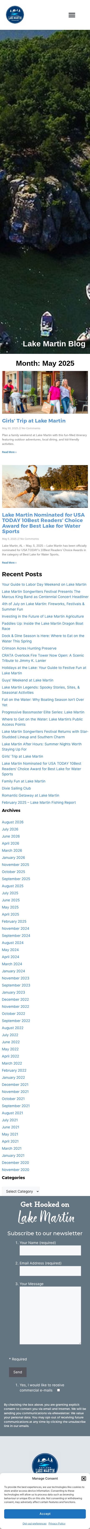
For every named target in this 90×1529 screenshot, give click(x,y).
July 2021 (10, 1120)
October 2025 (13, 872)
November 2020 (15, 1170)
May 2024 (10, 950)
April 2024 (10, 957)
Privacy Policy (57, 1523)
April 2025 (10, 914)
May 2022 (10, 1049)
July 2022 (10, 1035)
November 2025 (15, 865)
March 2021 (12, 1148)
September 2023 (16, 985)
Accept (45, 1514)
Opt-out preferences (34, 1523)
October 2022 (13, 1014)
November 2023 (15, 978)
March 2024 (12, 964)
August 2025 (12, 886)
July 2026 (10, 829)
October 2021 (13, 1099)
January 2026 (13, 857)
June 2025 (11, 900)
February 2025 (14, 921)
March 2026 (12, 850)
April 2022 (10, 1056)
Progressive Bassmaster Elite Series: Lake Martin (43, 712)
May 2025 (10, 907)
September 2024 (16, 936)
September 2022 (16, 1021)
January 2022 (13, 1077)
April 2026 (10, 843)
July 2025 (10, 893)
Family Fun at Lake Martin (23, 781)
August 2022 (12, 1028)
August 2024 (13, 943)
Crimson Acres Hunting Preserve (29, 648)
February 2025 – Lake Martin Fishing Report (39, 802)
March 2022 (12, 1063)
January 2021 (13, 1155)
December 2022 (15, 999)
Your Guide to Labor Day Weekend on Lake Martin (44, 584)
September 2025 (16, 879)
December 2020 (15, 1163)
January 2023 (13, 992)
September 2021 (16, 1106)
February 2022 (14, 1070)
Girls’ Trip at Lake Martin (34, 420)
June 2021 (10, 1127)
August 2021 (12, 1113)
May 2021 (10, 1134)
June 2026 (11, 836)
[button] (84, 1478)
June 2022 (11, 1042)
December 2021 (15, 1084)
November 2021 (15, 1092)
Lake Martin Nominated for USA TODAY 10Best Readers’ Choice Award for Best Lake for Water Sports (43, 522)
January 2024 (13, 971)
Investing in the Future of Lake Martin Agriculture (43, 616)
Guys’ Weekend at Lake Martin (27, 680)
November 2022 (15, 1006)
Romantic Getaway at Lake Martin (30, 795)
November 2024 (15, 928)
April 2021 (10, 1141)
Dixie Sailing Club (16, 788)
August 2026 (13, 822)
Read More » (9, 452)
